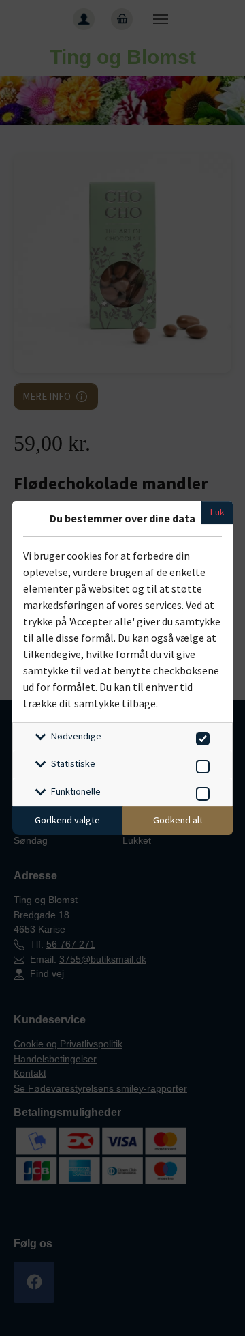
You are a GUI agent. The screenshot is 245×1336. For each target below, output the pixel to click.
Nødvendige (76, 736)
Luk (217, 512)
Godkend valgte (67, 820)
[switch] (200, 736)
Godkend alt (178, 820)
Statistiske (73, 763)
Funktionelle (76, 791)
